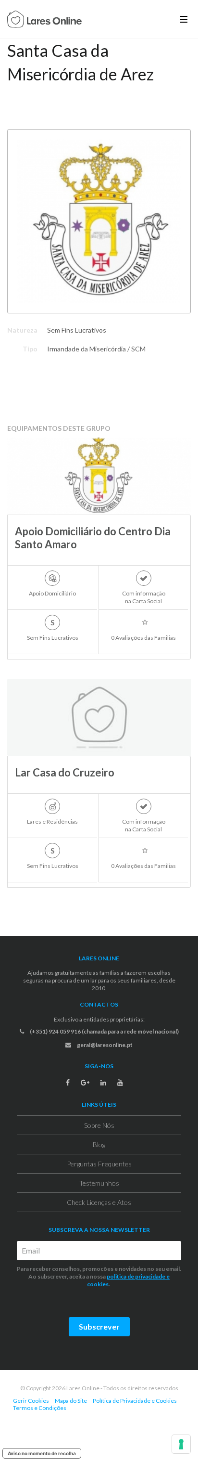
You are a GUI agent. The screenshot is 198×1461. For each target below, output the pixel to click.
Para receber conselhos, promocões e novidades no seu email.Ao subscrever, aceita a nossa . (99, 1276)
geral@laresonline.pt (104, 1044)
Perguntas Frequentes (99, 1164)
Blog (99, 1144)
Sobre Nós (99, 1125)
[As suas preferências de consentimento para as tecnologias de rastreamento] (181, 1444)
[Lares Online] (44, 20)
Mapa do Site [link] (71, 1400)
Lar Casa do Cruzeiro (64, 772)
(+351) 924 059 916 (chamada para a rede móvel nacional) (104, 1031)
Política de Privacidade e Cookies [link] (135, 1400)
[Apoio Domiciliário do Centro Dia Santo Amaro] (99, 476)
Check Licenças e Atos (99, 1202)
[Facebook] (68, 1082)
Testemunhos (99, 1183)
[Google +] (85, 1082)
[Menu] (183, 19)
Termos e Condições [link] (39, 1407)
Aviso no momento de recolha (42, 1453)
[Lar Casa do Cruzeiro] (99, 717)
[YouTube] (120, 1082)
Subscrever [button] (99, 1326)
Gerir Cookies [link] (31, 1400)
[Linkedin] (103, 1082)
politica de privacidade (136, 1276)
